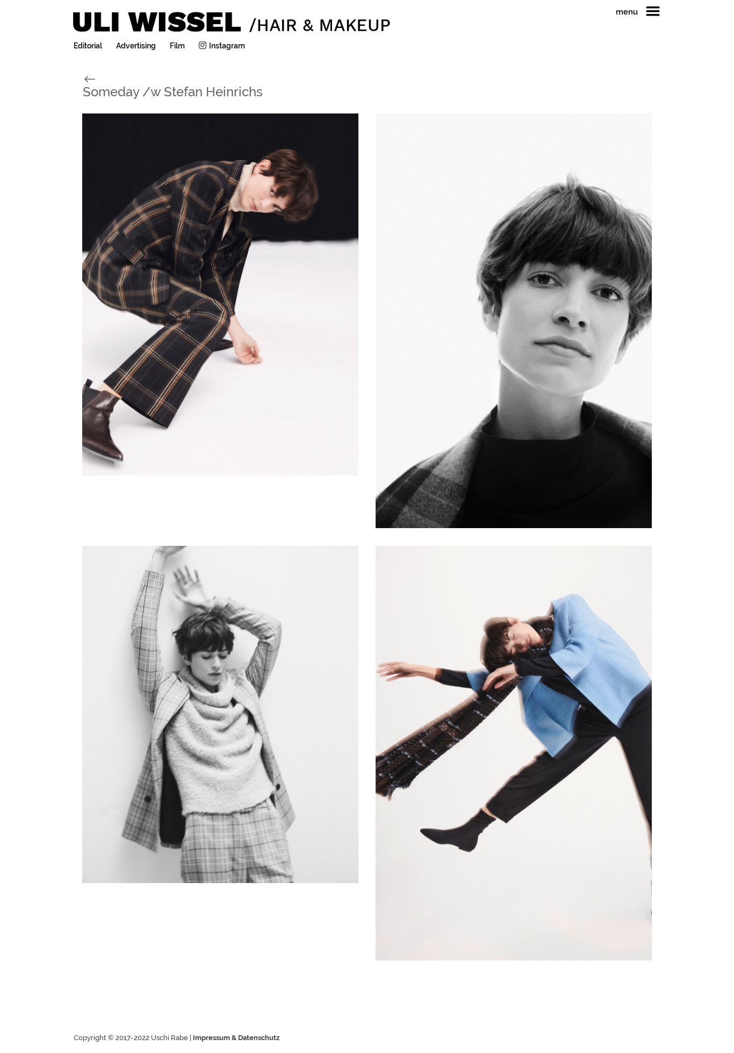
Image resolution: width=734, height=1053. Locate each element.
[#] (101, 78)
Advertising (136, 46)
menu (627, 12)
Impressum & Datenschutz (236, 1038)
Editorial (88, 46)
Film (177, 46)
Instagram (227, 45)
